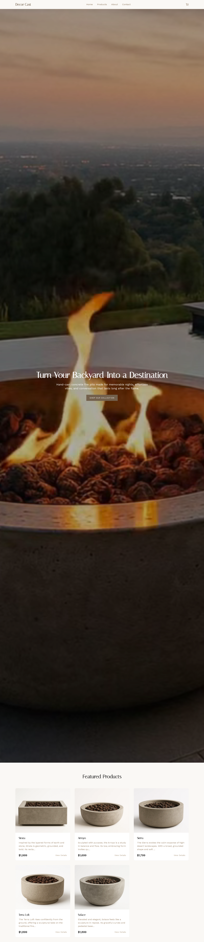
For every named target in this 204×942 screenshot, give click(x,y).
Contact (126, 4)
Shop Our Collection (102, 398)
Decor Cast (23, 4)
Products (102, 4)
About (114, 4)
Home (89, 4)
